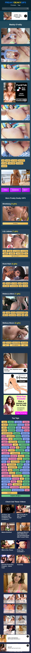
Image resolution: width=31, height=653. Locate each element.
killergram (21, 456)
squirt (27, 456)
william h (26, 439)
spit (10, 439)
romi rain (25, 286)
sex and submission (18, 490)
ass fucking (26, 473)
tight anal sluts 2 (15, 256)
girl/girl (20, 464)
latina (3, 436)
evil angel (4, 163)
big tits (19, 283)
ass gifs (27, 430)
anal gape (26, 458)
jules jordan (6, 286)
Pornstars (13, 5)
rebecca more (12, 315)
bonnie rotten (17, 476)
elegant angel (12, 441)
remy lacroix (20, 430)
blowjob (9, 493)
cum (26, 476)
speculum (4, 166)
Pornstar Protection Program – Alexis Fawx (7, 566)
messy (26, 464)
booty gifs (16, 470)
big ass (12, 447)
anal (3, 160)
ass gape (20, 424)
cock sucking (14, 487)
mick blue (26, 467)
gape (18, 427)
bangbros (16, 433)
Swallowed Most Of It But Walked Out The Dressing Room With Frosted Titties (23, 535)
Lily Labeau (10, 231)
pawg (4, 422)
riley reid (4, 424)
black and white (24, 487)
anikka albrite (25, 433)
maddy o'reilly (11, 163)
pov (26, 253)
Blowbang (10, 204)
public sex (5, 315)
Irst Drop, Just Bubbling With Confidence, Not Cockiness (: (6, 517)
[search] (27, 8)
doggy (10, 470)
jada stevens (12, 424)
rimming (18, 436)
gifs (10, 484)
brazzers (12, 473)
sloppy (19, 458)
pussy (19, 481)
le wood (11, 450)
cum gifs (4, 470)
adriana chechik (25, 470)
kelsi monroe (12, 458)
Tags (19, 5)
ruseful (19, 315)
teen (26, 315)
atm (22, 478)
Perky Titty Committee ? (21, 550)
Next (25, 190)
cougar (8, 312)
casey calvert (5, 456)
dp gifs (4, 450)
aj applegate (15, 453)
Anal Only (20, 564)
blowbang (15, 223)
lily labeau (12, 253)
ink (8, 461)
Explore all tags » (16, 495)
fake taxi (13, 312)
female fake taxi (20, 312)
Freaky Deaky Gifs (17, 651)
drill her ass (21, 160)
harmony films (12, 467)
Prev (5, 190)
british (27, 424)
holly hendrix (20, 450)
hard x (22, 461)
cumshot (5, 453)
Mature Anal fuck (7, 532)
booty (27, 490)
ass (4, 312)
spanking (18, 422)
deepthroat (11, 427)
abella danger (24, 444)
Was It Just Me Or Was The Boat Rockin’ (22, 516)
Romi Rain (10, 264)
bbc (15, 444)
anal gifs (8, 160)
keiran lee (21, 441)
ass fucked (14, 160)
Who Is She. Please (7, 550)
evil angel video (6, 478)
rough (4, 484)
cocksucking (24, 251)
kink (18, 447)
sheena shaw (10, 436)
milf (26, 312)
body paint (25, 283)
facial (27, 478)
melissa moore (16, 342)
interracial (25, 453)
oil (28, 447)
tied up (13, 481)
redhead (19, 473)
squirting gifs (25, 436)
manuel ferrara (14, 286)
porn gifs (26, 484)
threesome (5, 473)
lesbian (4, 439)
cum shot (9, 342)
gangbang (6, 476)
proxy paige (5, 447)
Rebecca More (11, 294)
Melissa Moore (11, 323)
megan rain (5, 487)
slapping (23, 447)
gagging (5, 253)
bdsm (4, 427)
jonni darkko (6, 481)
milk (20, 286)
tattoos (10, 422)
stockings (4, 458)
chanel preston (15, 461)
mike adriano (19, 163)
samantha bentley (7, 433)
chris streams (6, 444)
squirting (26, 422)
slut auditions (15, 345)
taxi (23, 315)
